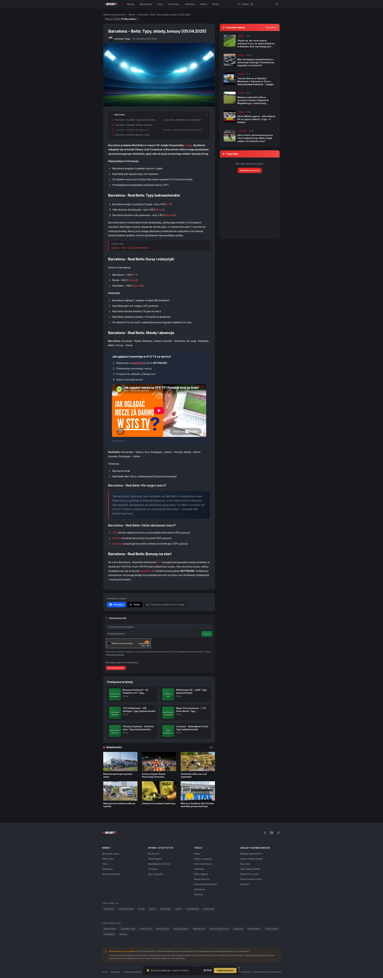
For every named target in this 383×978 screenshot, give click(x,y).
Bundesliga (165, 909)
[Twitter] (265, 832)
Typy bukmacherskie (250, 869)
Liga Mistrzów (192, 909)
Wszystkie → (271, 27)
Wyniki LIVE (153, 853)
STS (168, 204)
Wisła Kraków (110, 929)
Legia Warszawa (128, 929)
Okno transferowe (203, 864)
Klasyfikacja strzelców (159, 864)
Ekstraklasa (146, 4)
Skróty (216, 4)
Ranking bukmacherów (251, 853)
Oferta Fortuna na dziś (251, 879)
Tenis (104, 864)
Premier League (126, 909)
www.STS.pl (139, 362)
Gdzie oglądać (201, 874)
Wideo (203, 4)
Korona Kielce (254, 929)
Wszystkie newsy (110, 853)
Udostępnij (118, 604)
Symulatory (199, 889)
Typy (159, 4)
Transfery (190, 4)
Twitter (136, 604)
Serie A (152, 909)
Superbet (169, 215)
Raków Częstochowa (219, 929)
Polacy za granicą (203, 858)
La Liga (188, 145)
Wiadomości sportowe (114, 14)
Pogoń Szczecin (181, 929)
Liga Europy (209, 909)
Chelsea (123, 934)
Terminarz (153, 869)
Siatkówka (107, 869)
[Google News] (278, 832)
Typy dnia (245, 864)
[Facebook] (271, 832)
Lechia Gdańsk (271, 929)
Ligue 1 (178, 909)
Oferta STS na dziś (249, 874)
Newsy (130, 4)
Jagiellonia (238, 929)
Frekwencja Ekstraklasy (205, 884)
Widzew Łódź (199, 929)
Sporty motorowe (111, 874)
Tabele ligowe (155, 858)
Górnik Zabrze (162, 929)
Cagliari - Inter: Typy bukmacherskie (130, 247)
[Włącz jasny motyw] (277, 4)
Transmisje (173, 4)
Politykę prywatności (115, 655)
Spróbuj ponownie (116, 668)
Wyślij (207, 633)
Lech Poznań (145, 929)
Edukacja (198, 894)
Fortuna (159, 209)
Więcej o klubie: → (121, 19)
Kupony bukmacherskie (251, 858)
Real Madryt (109, 934)
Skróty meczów (202, 879)
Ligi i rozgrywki (155, 874)
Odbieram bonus (225, 970)
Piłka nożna (107, 858)
